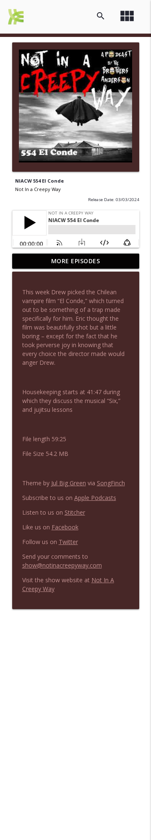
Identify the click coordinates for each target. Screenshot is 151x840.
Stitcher (75, 512)
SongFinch (111, 483)
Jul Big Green (68, 483)
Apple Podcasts (95, 498)
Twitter (68, 542)
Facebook (65, 527)
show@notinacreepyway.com (62, 565)
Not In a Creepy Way (38, 189)
